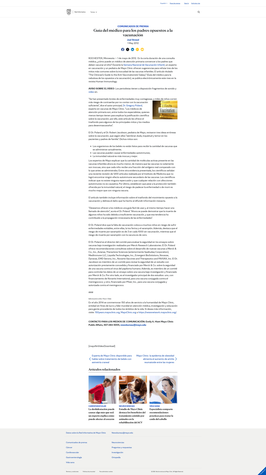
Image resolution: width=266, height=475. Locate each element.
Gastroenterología (74, 457)
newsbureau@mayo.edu (133, 324)
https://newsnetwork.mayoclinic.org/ (157, 312)
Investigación (117, 452)
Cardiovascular (72, 452)
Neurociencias (118, 442)
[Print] (142, 49)
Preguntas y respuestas (122, 447)
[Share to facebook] (123, 49)
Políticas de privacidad (89, 471)
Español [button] (163, 3)
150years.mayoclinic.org (107, 312)
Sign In (186, 3)
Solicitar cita (195, 3)
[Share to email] (138, 49)
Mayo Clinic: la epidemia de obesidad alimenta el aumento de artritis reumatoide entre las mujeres (155, 359)
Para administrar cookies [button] (106, 471)
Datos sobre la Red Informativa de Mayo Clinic (86, 432)
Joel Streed (133, 39)
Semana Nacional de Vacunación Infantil (144, 64)
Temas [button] (92, 12)
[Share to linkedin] (133, 49)
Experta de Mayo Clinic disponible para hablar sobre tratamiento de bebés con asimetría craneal (112, 359)
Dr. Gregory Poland (132, 105)
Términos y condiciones (72, 471)
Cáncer (69, 447)
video (91, 91)
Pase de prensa (175, 3)
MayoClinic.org (128, 312)
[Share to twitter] (128, 49)
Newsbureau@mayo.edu (122, 432)
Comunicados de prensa (76, 442)
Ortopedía (116, 457)
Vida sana (70, 462)
